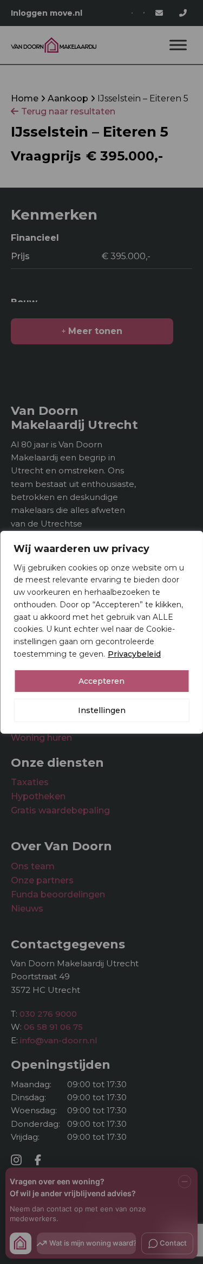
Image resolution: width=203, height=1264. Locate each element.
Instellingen (102, 710)
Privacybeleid (134, 654)
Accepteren (101, 681)
